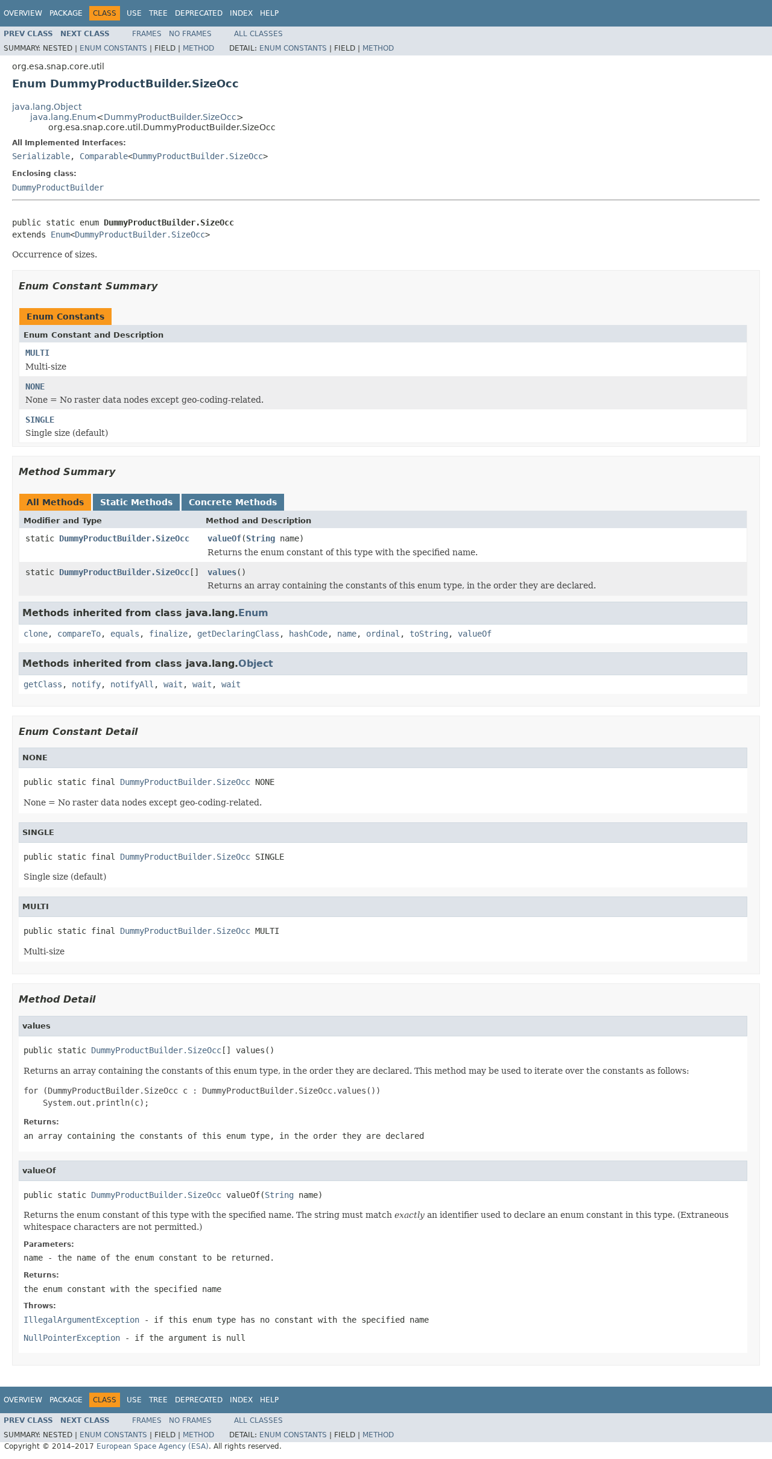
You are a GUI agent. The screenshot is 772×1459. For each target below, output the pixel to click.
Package (66, 13)
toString (429, 633)
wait (173, 684)
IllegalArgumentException (81, 1320)
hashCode (308, 633)
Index (241, 13)
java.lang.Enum (63, 117)
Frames (147, 34)
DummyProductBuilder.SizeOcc (170, 117)
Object (255, 663)
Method (198, 48)
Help (269, 13)
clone (36, 633)
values (221, 572)
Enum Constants (113, 48)
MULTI (37, 353)
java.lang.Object (46, 107)
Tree (158, 13)
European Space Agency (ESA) (152, 1446)
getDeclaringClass (238, 633)
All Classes (258, 34)
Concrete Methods (233, 502)
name (346, 633)
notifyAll (132, 684)
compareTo (79, 633)
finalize (168, 633)
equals (124, 633)
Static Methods (136, 502)
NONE (35, 386)
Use (134, 13)
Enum (60, 234)
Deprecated (199, 13)
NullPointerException (72, 1338)
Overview (23, 13)
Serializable (41, 156)
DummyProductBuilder (58, 187)
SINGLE (39, 419)
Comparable (104, 156)
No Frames (190, 34)
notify (86, 684)
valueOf (224, 538)
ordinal (383, 633)
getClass (43, 684)
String (260, 538)
